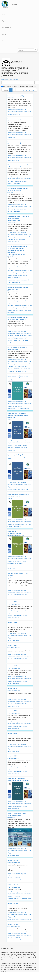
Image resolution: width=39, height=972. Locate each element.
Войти (4, 34)
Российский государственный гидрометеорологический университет (19, 110)
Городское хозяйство (13, 114)
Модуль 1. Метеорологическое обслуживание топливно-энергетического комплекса (17, 563)
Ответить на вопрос (13, 604)
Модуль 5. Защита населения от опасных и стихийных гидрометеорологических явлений (18, 277)
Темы (4, 14)
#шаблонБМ (11, 222)
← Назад (5, 90)
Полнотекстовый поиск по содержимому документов (19, 86)
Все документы (6, 27)
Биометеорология (13, 160)
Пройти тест (11, 578)
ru (3, 41)
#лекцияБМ (11, 817)
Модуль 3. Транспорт (14, 340)
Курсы (4, 21)
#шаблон (10, 192)
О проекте (5, 7)
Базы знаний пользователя (9, 79)
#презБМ (10, 380)
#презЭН (10, 419)
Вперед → (32, 90)
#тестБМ (10, 575)
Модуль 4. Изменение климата (17, 594)
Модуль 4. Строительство (15, 310)
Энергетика (11, 137)
